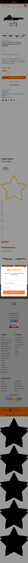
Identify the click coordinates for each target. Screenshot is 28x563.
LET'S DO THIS (14, 292)
